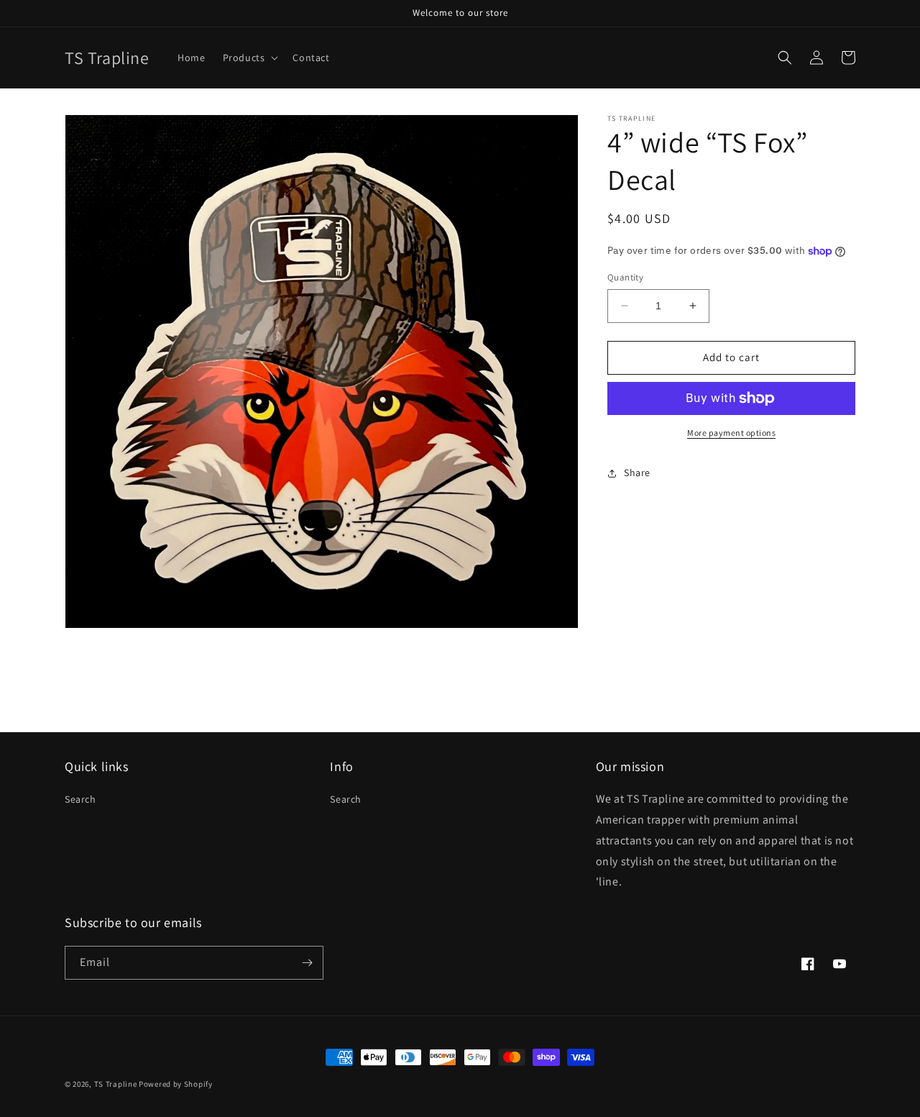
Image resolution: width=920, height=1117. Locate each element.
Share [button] (637, 472)
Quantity (625, 277)
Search (80, 799)
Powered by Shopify (176, 1084)
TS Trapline (115, 1084)
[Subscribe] (307, 963)
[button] (249, 57)
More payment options (731, 432)
